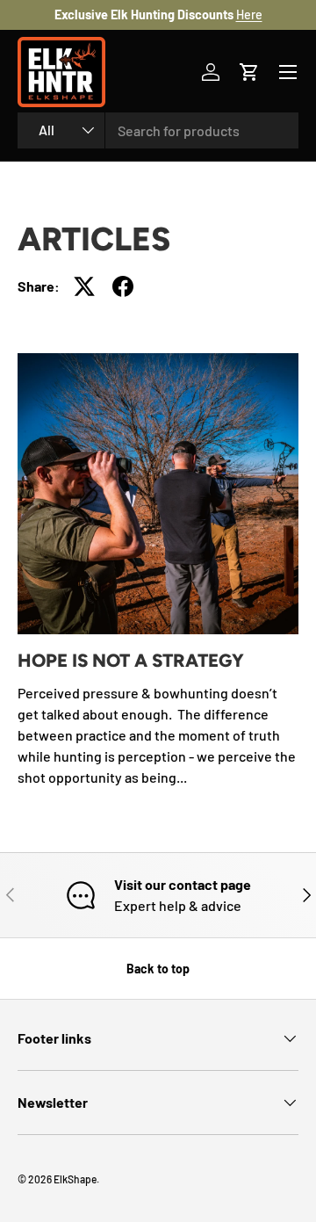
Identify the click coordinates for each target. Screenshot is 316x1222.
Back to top (158, 968)
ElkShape (75, 1179)
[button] (249, 72)
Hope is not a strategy (131, 660)
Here (249, 14)
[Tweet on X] (84, 286)
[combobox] (158, 130)
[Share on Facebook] (123, 286)
